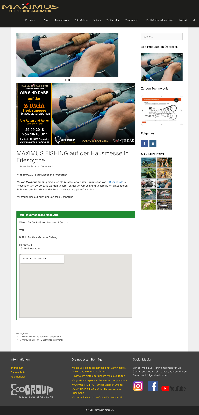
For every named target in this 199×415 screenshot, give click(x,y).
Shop (46, 20)
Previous (11, 54)
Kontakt (183, 20)
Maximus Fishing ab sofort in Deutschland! (40, 336)
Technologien (62, 20)
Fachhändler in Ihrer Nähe (159, 20)
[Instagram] (152, 143)
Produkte (30, 20)
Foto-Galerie (81, 20)
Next (123, 54)
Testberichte (113, 20)
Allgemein (24, 333)
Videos (97, 20)
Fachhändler (18, 376)
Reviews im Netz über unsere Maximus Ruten (98, 375)
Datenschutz (18, 372)
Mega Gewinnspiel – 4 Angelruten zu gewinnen (99, 380)
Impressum (17, 367)
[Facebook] (144, 143)
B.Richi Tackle (115, 182)
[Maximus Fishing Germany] (30, 7)
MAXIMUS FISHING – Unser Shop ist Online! (41, 340)
